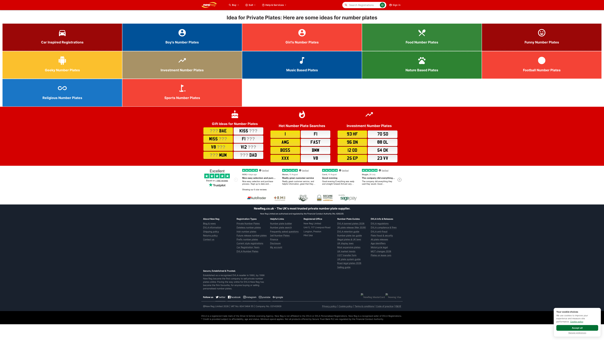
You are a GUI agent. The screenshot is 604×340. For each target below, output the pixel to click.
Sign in (396, 4)
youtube (266, 297)
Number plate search (281, 227)
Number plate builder (281, 223)
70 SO (382, 134)
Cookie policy (345, 306)
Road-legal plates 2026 (349, 263)
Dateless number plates (249, 227)
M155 (218, 138)
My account (276, 247)
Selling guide (343, 267)
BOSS (285, 150)
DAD (248, 155)
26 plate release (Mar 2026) (351, 227)
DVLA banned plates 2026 (350, 223)
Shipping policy (211, 231)
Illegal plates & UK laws (349, 239)
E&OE (398, 306)
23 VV (382, 158)
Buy (236, 4)
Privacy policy (329, 306)
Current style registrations (250, 243)
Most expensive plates (348, 247)
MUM (218, 155)
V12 (248, 147)
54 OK (382, 150)
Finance (274, 239)
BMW (315, 150)
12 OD (352, 150)
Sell (251, 4)
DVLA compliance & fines (384, 227)
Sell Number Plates (280, 235)
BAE (218, 130)
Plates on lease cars (381, 255)
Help (274, 4)
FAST (315, 142)
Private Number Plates (248, 223)
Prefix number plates (247, 239)
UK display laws (345, 243)
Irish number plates (246, 231)
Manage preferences (577, 333)
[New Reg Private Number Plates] (211, 5)
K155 (248, 130)
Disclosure (275, 243)
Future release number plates (252, 235)
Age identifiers (378, 243)
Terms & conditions (364, 306)
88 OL (382, 142)
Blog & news (209, 223)
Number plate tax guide (349, 235)
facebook (236, 297)
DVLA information (212, 227)
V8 (218, 147)
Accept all (577, 328)
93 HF (352, 134)
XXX (285, 158)
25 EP (352, 158)
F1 (248, 138)
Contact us (208, 239)
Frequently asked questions (284, 231)
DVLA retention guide (348, 231)
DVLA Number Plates (247, 251)
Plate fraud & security (382, 235)
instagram (251, 297)
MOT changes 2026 (381, 251)
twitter (222, 297)
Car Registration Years (248, 247)
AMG (285, 142)
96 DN (352, 142)
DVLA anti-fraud (379, 231)
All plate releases (379, 239)
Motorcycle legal (379, 247)
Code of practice (384, 306)
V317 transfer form (346, 255)
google (279, 297)
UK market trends (346, 251)
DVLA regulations (380, 223)
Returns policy (210, 235)
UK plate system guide (349, 259)
